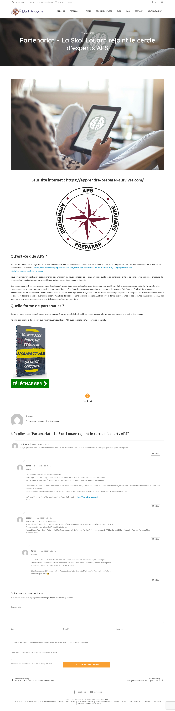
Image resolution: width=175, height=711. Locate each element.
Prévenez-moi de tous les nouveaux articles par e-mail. (31, 663)
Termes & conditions (153, 701)
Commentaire (16, 607)
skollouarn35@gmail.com (43, 2)
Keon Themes (104, 699)
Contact (139, 11)
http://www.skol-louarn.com (88, 497)
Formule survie (31, 701)
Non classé (87, 401)
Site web (119, 629)
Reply (157, 454)
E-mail (66, 629)
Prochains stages (104, 11)
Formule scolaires (85, 701)
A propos (61, 11)
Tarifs (88, 11)
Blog (119, 11)
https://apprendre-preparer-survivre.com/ (105, 180)
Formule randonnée (67, 701)
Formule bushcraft (48, 701)
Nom (13, 629)
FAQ (128, 11)
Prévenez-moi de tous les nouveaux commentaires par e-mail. (34, 652)
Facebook (152, 2)
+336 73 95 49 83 (20, 2)
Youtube (155, 2)
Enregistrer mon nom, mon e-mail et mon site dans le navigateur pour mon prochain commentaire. (51, 642)
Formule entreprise (103, 701)
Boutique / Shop (155, 11)
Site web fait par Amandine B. (89, 703)
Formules (74, 11)
